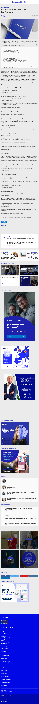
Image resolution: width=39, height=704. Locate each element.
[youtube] (7, 627)
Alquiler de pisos (3, 651)
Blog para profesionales (5, 671)
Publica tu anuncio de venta (5, 684)
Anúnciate (2, 667)
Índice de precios (3, 652)
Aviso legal (2, 697)
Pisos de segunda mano (5, 648)
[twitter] (5, 627)
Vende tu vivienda (4, 686)
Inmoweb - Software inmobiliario (6, 674)
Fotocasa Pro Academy (10, 42)
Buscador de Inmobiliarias (5, 655)
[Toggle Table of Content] (35, 49)
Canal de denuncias (4, 643)
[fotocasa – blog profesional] (19, 2)
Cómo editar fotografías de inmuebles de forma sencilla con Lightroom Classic (16, 60)
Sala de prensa (3, 636)
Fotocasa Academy (4, 670)
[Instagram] (14, 245)
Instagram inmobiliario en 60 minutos (10, 57)
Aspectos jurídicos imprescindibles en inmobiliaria (12, 54)
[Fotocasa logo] (19, 618)
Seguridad (2, 640)
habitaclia (6, 691)
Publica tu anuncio (4, 681)
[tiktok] (10, 627)
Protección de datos (4, 699)
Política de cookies (4, 701)
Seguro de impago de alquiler (5, 662)
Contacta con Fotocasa (5, 669)
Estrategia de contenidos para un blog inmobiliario (12, 65)
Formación (7, 7)
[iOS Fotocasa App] (4, 621)
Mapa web (2, 634)
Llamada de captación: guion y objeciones (10, 53)
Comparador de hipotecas (5, 659)
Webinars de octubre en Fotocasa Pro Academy (10, 50)
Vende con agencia (4, 658)
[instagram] (3, 627)
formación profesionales (14, 227)
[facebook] (1, 627)
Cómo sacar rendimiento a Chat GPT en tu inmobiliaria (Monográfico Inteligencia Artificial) (18, 66)
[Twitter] (10, 245)
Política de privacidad (4, 639)
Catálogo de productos (4, 685)
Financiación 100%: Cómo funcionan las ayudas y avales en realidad (14, 61)
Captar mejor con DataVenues (8, 56)
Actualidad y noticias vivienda (5, 661)
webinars (20, 227)
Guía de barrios (3, 654)
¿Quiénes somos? (4, 633)
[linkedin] (8, 627)
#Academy (3, 7)
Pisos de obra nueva (4, 649)
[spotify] (12, 627)
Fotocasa (4, 16)
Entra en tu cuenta (4, 673)
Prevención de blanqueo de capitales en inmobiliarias (12, 58)
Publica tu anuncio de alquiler (5, 682)
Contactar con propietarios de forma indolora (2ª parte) (12, 52)
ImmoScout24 (11, 691)
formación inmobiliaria (5, 227)
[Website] (8, 245)
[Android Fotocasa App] (4, 623)
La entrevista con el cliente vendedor (10, 51)
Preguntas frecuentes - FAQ (5, 637)
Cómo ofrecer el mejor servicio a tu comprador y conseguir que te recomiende (16, 62)
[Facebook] (12, 245)
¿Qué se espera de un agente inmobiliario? (10, 59)
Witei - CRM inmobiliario (5, 676)
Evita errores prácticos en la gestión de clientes (11, 67)
